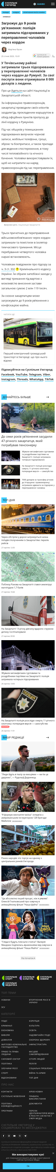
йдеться (16, 90)
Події (4, 1021)
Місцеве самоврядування (39, 1052)
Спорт (4, 1073)
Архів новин (36, 1091)
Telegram (35, 374)
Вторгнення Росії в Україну (34, 12)
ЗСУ (3, 1007)
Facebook (7, 374)
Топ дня (33, 1077)
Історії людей (37, 1059)
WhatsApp (36, 379)
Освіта (32, 1030)
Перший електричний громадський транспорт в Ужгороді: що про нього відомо (25, 357)
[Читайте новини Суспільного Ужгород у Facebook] (3, 1136)
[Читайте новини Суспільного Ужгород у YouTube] (14, 1136)
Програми (7, 1110)
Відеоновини (9, 1077)
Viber (46, 374)
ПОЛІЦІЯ (6, 12)
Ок (28, 1166)
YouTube (21, 374)
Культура (34, 1025)
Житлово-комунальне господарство (14, 1045)
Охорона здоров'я (39, 1039)
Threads (22, 379)
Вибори (5, 1035)
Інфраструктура (38, 1044)
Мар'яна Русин (15, 49)
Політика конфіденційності (11, 1104)
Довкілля (6, 1039)
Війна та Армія (37, 1073)
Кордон (16, 12)
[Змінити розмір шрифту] (53, 56)
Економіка (7, 1030)
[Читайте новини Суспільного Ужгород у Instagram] (9, 1136)
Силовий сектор (10, 1059)
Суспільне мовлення (13, 1096)
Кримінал (6, 17)
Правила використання (37, 1097)
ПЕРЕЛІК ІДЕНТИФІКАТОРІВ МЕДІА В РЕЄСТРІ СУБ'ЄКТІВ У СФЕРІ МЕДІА (41, 1114)
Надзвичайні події (39, 1035)
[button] (10, 269)
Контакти (6, 1091)
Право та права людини (10, 1052)
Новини (5, 1000)
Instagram (8, 379)
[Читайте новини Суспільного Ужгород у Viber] (20, 1136)
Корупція (34, 1021)
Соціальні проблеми (41, 1068)
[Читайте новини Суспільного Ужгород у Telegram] (25, 1136)
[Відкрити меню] (53, 3)
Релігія (33, 1063)
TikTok (49, 379)
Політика (6, 1063)
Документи (35, 1103)
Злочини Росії (9, 1068)
